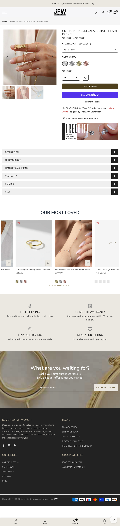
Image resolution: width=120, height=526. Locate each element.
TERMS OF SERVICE (70, 436)
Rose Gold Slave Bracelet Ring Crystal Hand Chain (65, 269)
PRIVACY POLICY (69, 427)
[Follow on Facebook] (3, 445)
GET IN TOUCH (8, 467)
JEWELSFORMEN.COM (72, 462)
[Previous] (7, 57)
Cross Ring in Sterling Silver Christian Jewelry (23, 269)
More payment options (90, 101)
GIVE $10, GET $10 (10, 462)
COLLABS (6, 476)
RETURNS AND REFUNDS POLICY (77, 446)
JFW (55, 499)
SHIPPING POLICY (70, 432)
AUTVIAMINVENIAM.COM (73, 467)
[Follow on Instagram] (9, 445)
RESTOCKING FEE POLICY (73, 441)
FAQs (4, 481)
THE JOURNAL (8, 471)
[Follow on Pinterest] (14, 445)
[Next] (53, 57)
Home (4, 21)
